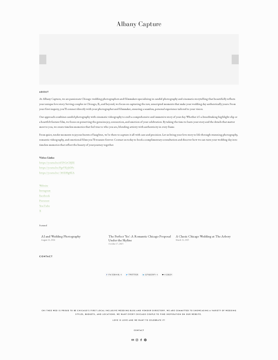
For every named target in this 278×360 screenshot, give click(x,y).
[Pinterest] (145, 340)
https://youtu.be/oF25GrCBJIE (57, 162)
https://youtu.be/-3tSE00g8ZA (56, 172)
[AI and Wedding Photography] (72, 230)
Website (44, 185)
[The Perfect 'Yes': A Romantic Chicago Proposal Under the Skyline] (140, 230)
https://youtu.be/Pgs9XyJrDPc (56, 167)
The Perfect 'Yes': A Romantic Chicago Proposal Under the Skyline (139, 238)
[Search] (60, 6)
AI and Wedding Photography (60, 236)
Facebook (44, 195)
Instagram (45, 190)
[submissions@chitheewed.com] (132, 340)
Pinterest (44, 200)
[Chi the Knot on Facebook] (141, 340)
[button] (42, 59)
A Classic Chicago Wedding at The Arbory (203, 236)
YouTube (44, 206)
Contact (139, 330)
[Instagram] (137, 340)
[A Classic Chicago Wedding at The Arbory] (207, 230)
